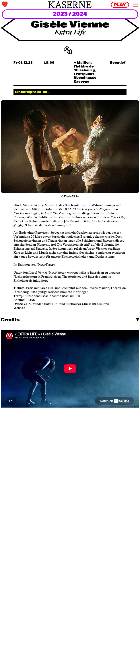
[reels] (120, 5)
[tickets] (24, 5)
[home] (70, 4)
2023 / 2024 (70, 14)
